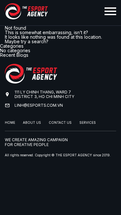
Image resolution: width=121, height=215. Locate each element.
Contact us (60, 122)
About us (32, 122)
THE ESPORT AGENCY (73, 155)
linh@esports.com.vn (39, 105)
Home (10, 122)
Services (87, 122)
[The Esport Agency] (26, 17)
